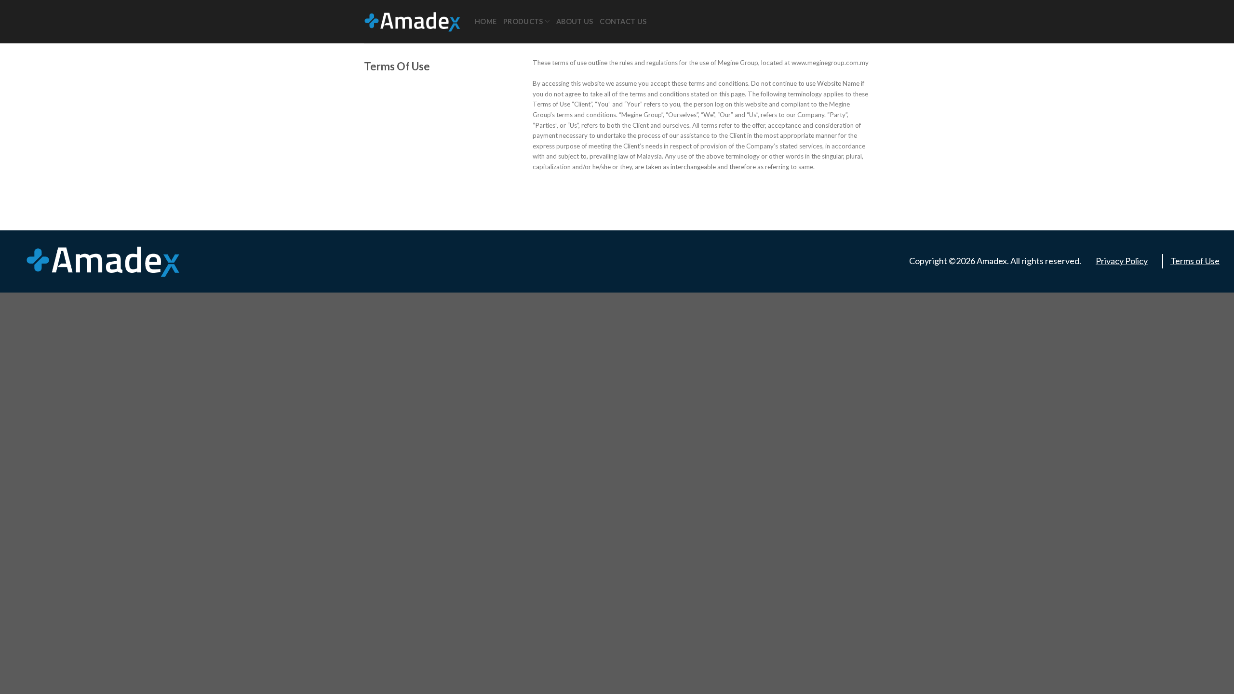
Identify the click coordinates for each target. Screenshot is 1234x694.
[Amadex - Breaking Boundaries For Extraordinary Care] (412, 21)
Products (523, 21)
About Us (574, 21)
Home (485, 21)
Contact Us (623, 21)
